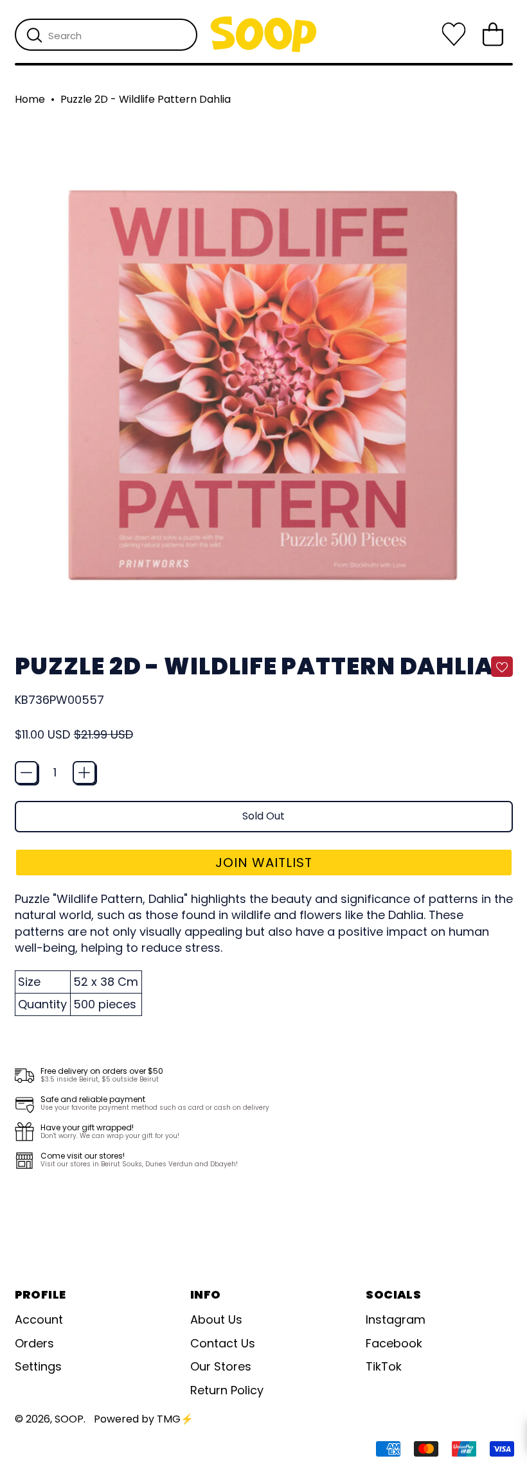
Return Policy (227, 1390)
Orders (34, 1343)
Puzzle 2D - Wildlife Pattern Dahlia (145, 99)
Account (39, 1319)
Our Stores (220, 1366)
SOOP (69, 1419)
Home (30, 99)
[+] (84, 772)
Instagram (395, 1319)
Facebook (394, 1343)
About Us (216, 1319)
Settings (38, 1366)
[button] (264, 862)
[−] (26, 772)
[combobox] (106, 35)
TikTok (384, 1366)
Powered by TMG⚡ (143, 1419)
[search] (34, 35)
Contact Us (222, 1343)
